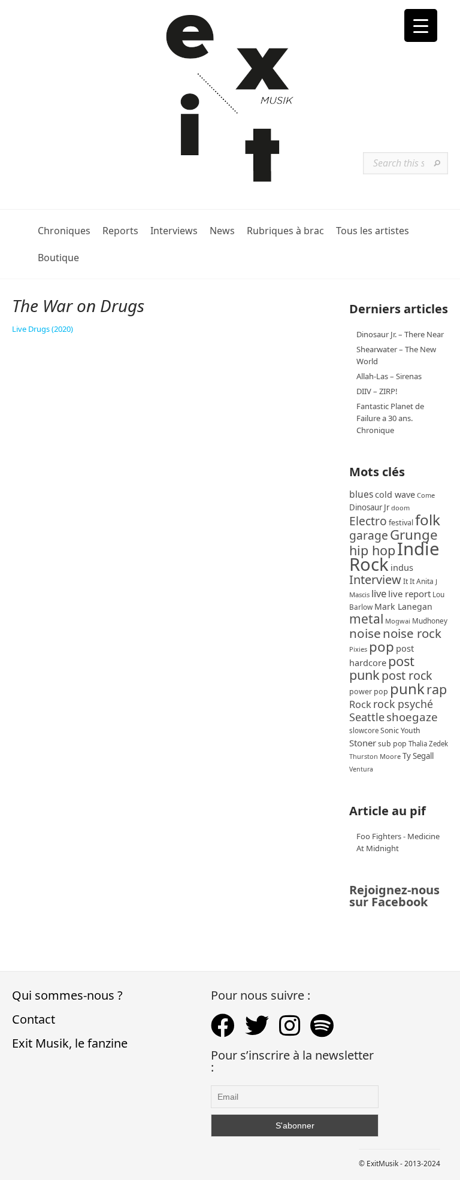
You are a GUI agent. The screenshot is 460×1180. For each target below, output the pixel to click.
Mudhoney (429, 620)
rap (436, 689)
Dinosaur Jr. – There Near (400, 334)
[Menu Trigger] (420, 25)
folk (427, 520)
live (378, 593)
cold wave (395, 494)
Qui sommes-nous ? (67, 995)
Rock (360, 704)
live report (409, 594)
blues (361, 494)
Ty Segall (418, 756)
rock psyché (403, 704)
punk (407, 688)
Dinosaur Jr (369, 507)
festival (401, 523)
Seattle (367, 717)
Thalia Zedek (428, 743)
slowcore (364, 730)
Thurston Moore (375, 756)
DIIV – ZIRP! (377, 391)
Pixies (358, 649)
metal (366, 618)
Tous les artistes (372, 231)
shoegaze (412, 716)
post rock (407, 675)
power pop (368, 691)
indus (402, 567)
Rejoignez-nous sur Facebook (394, 896)
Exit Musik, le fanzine (70, 1043)
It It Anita (418, 581)
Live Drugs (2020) (42, 328)
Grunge (414, 534)
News (222, 231)
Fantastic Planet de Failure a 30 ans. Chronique (390, 418)
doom (400, 507)
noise (365, 633)
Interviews (174, 231)
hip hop (372, 550)
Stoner (362, 743)
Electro (368, 521)
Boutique (58, 258)
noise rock (412, 633)
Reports (120, 231)
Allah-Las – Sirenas (389, 376)
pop (381, 646)
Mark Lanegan (403, 606)
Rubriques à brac (285, 231)
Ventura (361, 769)
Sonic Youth (400, 730)
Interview (375, 579)
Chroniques (64, 231)
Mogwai (397, 620)
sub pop (392, 744)
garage (368, 535)
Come (426, 495)
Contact (33, 1019)
